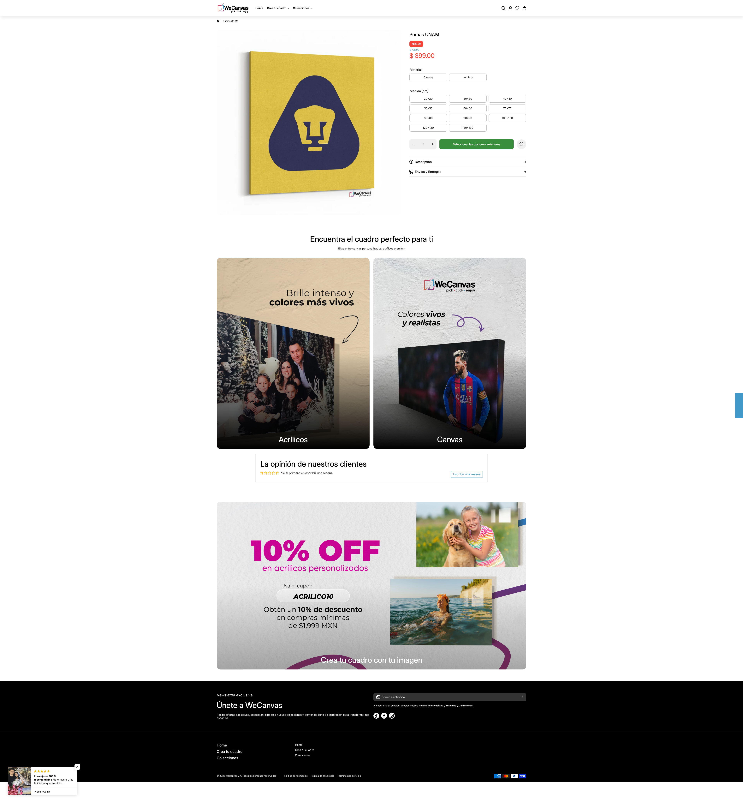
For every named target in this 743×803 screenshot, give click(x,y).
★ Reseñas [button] (741, 405)
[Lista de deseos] (517, 8)
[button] (524, 8)
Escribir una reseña (467, 474)
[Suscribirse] (521, 697)
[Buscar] (503, 8)
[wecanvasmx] (233, 8)
